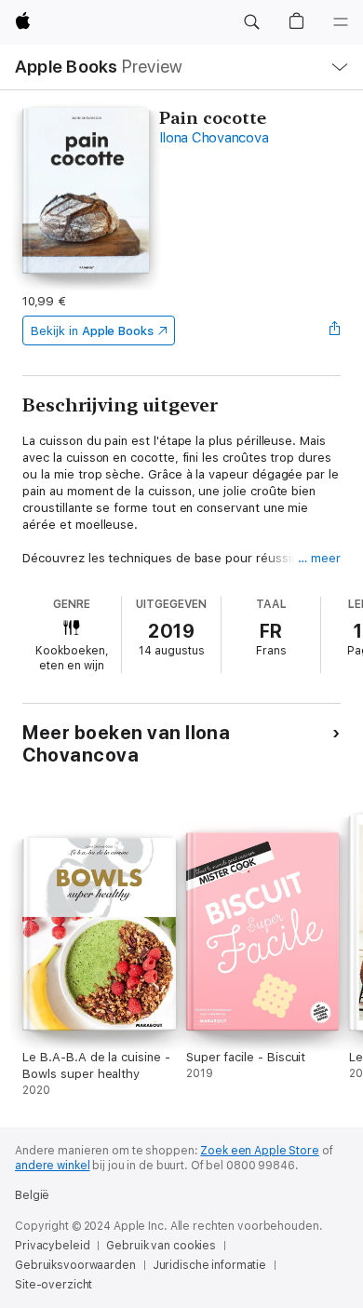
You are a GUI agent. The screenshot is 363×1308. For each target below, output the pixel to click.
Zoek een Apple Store (259, 1150)
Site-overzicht (53, 1284)
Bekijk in (92, 331)
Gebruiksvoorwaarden (75, 1265)
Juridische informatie (209, 1265)
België (32, 1195)
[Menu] (340, 22)
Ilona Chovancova (213, 137)
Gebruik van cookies (161, 1245)
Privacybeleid (52, 1245)
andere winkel (52, 1165)
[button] (251, 22)
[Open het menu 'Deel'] (335, 330)
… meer (319, 558)
